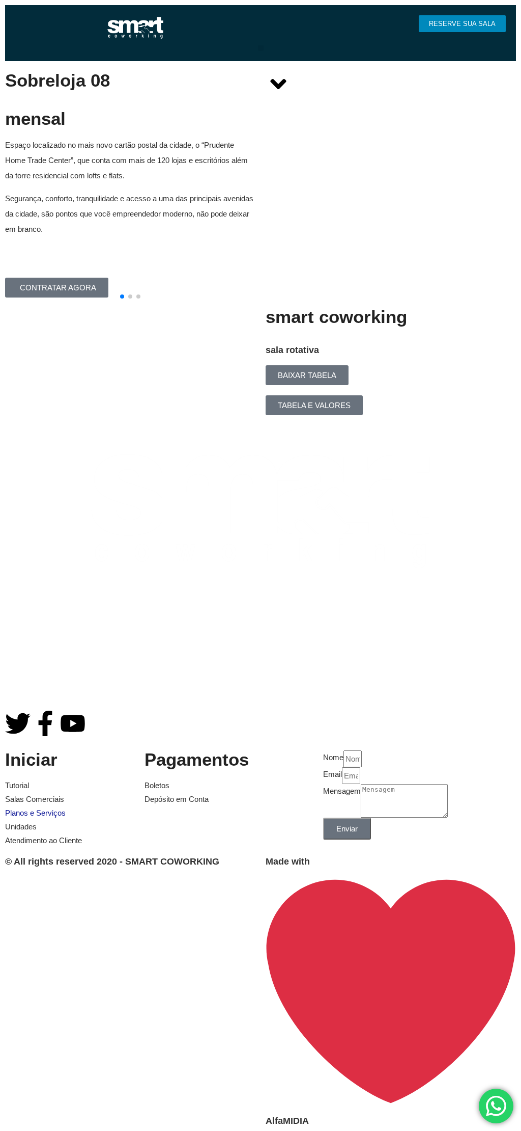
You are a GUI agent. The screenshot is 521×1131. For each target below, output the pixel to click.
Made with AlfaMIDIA (288, 991)
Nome (333, 757)
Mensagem (342, 791)
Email (332, 774)
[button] (261, 48)
